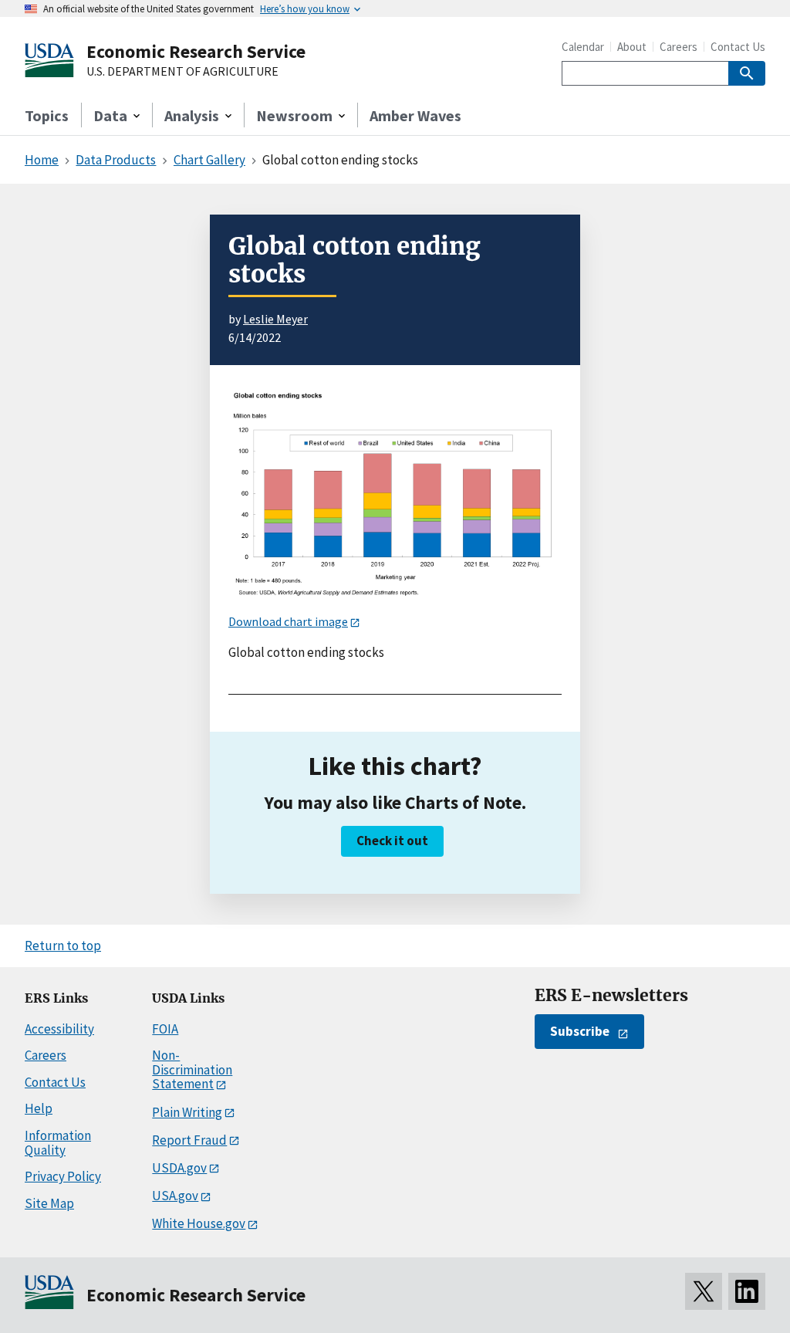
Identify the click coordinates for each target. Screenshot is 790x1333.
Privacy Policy (63, 1176)
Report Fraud (189, 1140)
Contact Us (738, 47)
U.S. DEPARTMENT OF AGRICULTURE (182, 72)
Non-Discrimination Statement (192, 1069)
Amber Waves (415, 115)
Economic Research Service (196, 51)
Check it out (392, 840)
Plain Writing (187, 1112)
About (632, 47)
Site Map (49, 1203)
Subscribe (579, 1031)
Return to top (63, 945)
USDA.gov (179, 1167)
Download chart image (288, 621)
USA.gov (175, 1195)
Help (38, 1108)
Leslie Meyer (275, 318)
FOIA (165, 1028)
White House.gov (198, 1223)
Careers (678, 47)
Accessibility (59, 1028)
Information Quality (58, 1143)
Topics (47, 115)
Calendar (583, 47)
